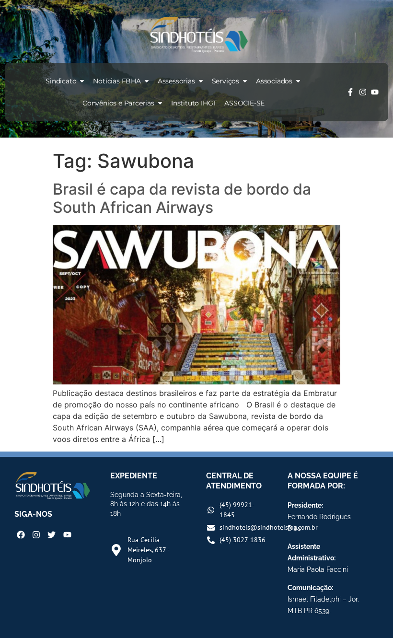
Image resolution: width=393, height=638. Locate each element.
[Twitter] (51, 534)
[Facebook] (20, 534)
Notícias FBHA (116, 81)
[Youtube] (375, 92)
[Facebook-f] (350, 92)
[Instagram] (363, 92)
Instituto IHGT (194, 103)
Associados (274, 81)
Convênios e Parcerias (118, 103)
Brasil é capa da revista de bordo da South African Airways (182, 198)
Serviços (225, 81)
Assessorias (176, 81)
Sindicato (61, 81)
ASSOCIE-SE (244, 103)
